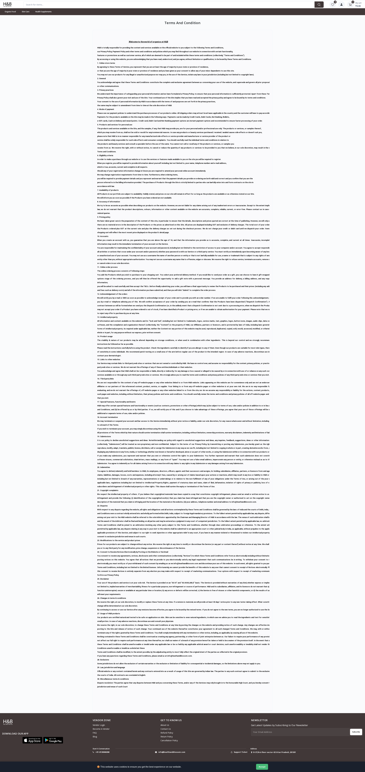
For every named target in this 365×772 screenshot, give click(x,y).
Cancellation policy (169, 740)
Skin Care (25, 12)
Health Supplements (43, 12)
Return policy (167, 736)
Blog (95, 736)
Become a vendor (101, 729)
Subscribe (356, 732)
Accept (262, 767)
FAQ (95, 732)
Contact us (166, 729)
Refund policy (167, 732)
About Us (165, 725)
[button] (32, 740)
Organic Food (10, 12)
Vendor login (99, 725)
